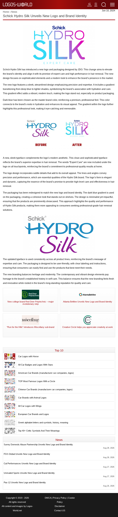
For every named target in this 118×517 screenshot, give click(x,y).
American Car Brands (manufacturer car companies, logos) (46, 373)
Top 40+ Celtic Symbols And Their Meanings (39, 430)
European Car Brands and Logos (33, 414)
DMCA (48, 498)
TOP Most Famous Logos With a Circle (36, 381)
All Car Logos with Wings (30, 406)
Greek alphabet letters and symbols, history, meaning (43, 422)
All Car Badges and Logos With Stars (35, 364)
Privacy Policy (59, 498)
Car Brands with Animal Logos (32, 397)
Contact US (59, 510)
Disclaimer (60, 506)
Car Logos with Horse (28, 356)
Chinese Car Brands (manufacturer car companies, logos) (45, 389)
